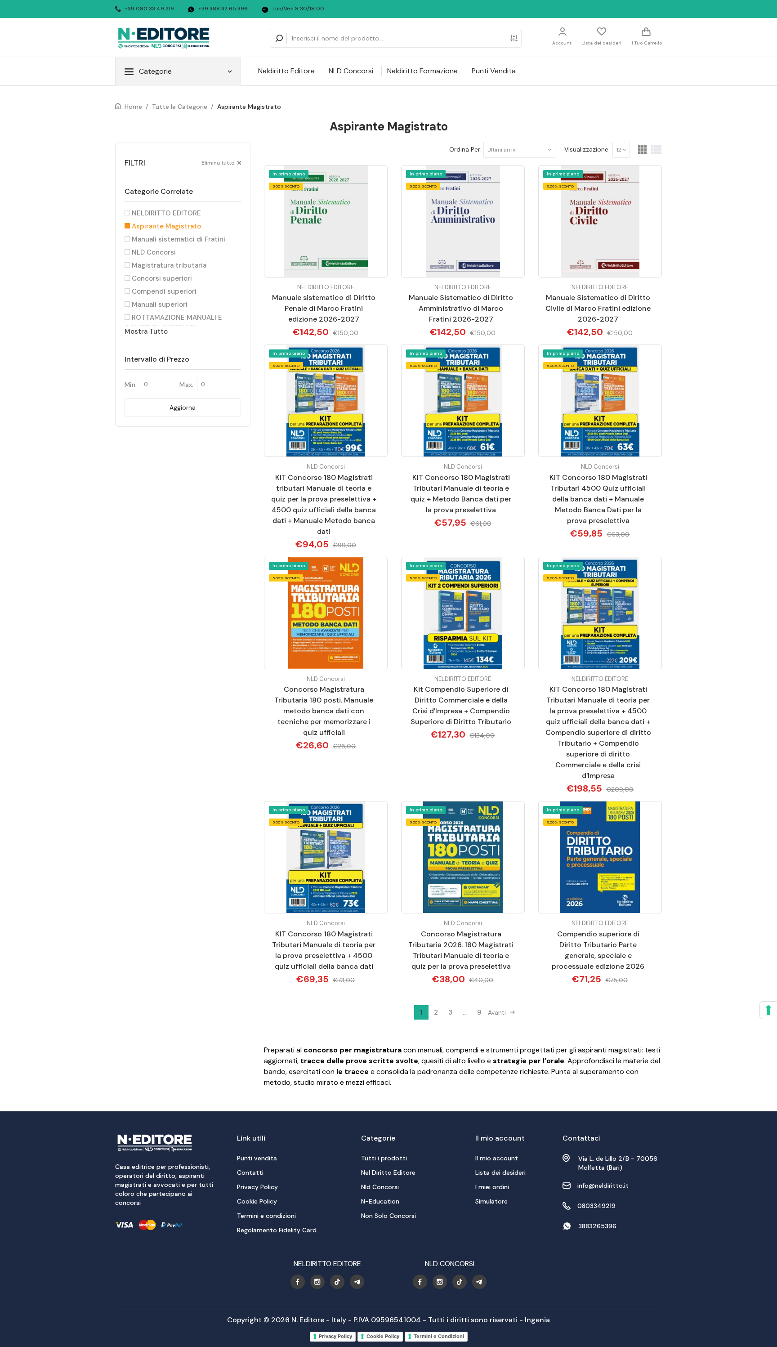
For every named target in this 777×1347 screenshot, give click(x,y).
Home (133, 107)
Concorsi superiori (161, 278)
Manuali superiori (159, 304)
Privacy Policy (335, 1336)
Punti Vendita (494, 71)
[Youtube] (297, 1282)
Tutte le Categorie (179, 107)
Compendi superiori (163, 291)
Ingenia (537, 1320)
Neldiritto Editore (286, 71)
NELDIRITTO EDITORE (165, 213)
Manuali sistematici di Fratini (177, 239)
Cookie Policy (382, 1336)
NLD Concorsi (351, 71)
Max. (186, 384)
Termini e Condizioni (439, 1336)
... (465, 1012)
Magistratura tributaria (168, 265)
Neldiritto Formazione (422, 71)
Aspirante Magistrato (249, 107)
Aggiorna (183, 407)
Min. (131, 384)
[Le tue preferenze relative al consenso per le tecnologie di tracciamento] (768, 1010)
